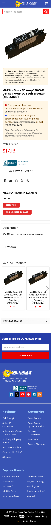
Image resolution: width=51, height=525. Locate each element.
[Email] (10, 180)
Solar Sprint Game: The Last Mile (12, 433)
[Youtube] (22, 394)
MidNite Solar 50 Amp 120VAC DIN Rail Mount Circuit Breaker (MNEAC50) (13, 297)
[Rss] (39, 394)
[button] (19, 171)
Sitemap (6, 457)
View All (31, 496)
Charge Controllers (34, 433)
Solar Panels (34, 418)
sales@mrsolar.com (24, 122)
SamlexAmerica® (36, 491)
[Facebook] (5, 180)
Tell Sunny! (8, 418)
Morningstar (33, 486)
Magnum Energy (35, 481)
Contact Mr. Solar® (12, 452)
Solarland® (8, 481)
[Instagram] (34, 394)
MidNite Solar (9, 491)
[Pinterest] (27, 180)
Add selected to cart (17, 212)
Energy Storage (36, 444)
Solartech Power (35, 476)
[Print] (16, 180)
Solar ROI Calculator (8, 425)
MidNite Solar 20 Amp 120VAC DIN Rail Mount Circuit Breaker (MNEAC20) (38, 297)
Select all (11, 205)
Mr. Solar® (7, 486)
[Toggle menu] (3, 3)
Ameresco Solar (11, 496)
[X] (22, 180)
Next (47, 288)
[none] (25, 43)
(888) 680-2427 (13, 125)
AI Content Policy (11, 447)
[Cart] (47, 4)
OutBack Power (10, 476)
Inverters (33, 439)
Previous (3, 288)
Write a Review (10, 143)
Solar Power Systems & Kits (36, 425)
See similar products (16, 111)
